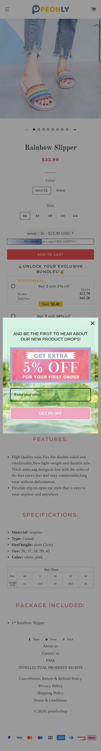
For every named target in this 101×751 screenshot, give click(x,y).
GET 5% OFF (50, 413)
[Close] (92, 323)
